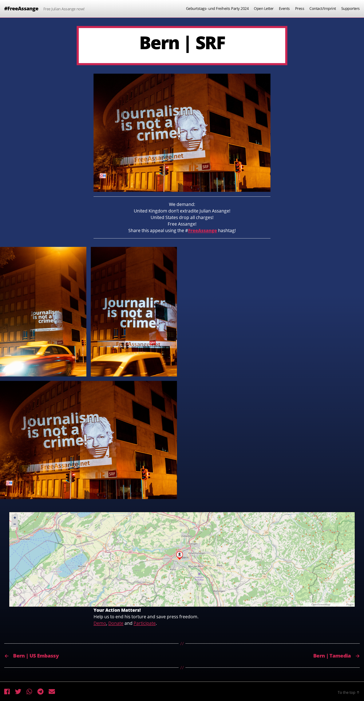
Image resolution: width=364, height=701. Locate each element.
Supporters (350, 8)
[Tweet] (18, 691)
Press (299, 8)
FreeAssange (202, 230)
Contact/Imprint (322, 8)
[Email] (52, 691)
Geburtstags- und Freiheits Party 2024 (217, 8)
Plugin (349, 604)
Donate (115, 623)
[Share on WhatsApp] (29, 691)
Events (284, 8)
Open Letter (264, 8)
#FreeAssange (21, 8)
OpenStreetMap (320, 604)
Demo (100, 623)
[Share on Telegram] (40, 691)
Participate (145, 623)
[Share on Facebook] (7, 691)
